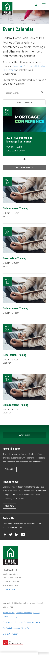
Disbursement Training (15, 208)
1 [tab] (24, 159)
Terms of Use (8, 613)
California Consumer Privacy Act (16, 628)
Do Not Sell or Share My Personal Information (22, 622)
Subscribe (9, 469)
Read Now (9, 506)
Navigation (25, 435)
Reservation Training (14, 258)
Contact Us (7, 616)
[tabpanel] (24, 131)
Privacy (36, 613)
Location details (9, 589)
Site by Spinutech (10, 634)
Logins (16, 616)
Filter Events (25, 102)
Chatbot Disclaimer (24, 613)
